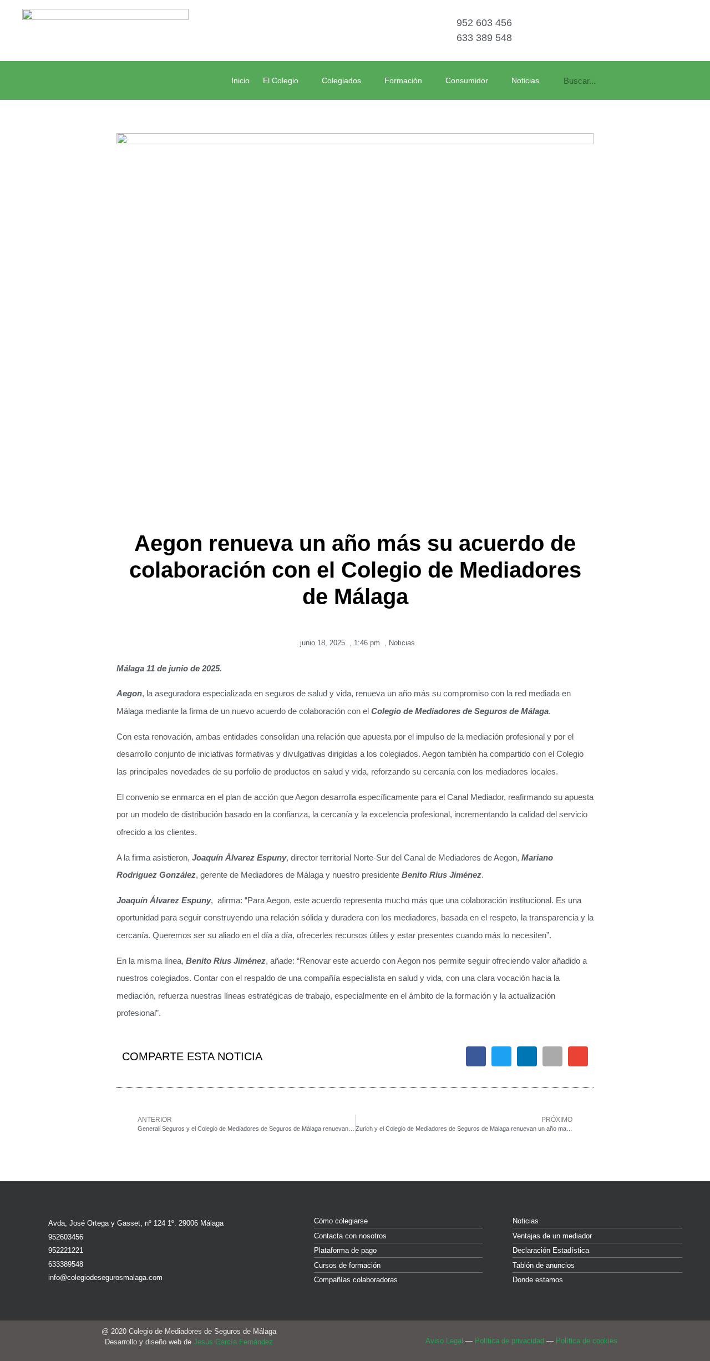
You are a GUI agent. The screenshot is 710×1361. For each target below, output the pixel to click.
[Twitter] (636, 30)
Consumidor (466, 80)
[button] (476, 1056)
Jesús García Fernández (233, 1342)
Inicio (240, 80)
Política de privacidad (509, 1341)
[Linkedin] (659, 30)
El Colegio (280, 80)
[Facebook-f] (614, 30)
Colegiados (341, 80)
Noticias (525, 80)
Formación (403, 80)
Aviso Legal (444, 1341)
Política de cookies (586, 1341)
